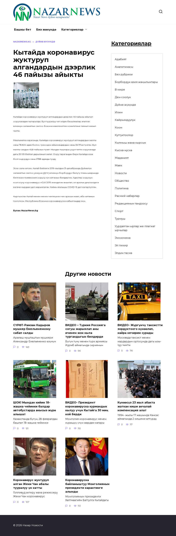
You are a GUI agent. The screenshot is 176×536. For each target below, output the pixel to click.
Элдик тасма (123, 253)
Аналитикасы (124, 66)
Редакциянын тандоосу (131, 203)
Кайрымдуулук (125, 120)
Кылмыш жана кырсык (130, 142)
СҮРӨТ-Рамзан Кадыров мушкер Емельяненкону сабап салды (32, 328)
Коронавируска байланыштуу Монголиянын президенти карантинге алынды (87, 485)
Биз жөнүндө (46, 29)
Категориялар (72, 29)
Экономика (122, 237)
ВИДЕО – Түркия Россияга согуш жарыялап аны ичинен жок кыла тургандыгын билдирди (85, 330)
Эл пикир (121, 245)
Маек (118, 165)
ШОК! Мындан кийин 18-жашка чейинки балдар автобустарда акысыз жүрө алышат (34, 408)
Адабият (120, 59)
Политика (121, 188)
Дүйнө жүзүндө (125, 104)
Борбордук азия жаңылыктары (136, 82)
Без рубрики (124, 74)
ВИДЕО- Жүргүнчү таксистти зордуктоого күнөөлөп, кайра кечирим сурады (140, 328)
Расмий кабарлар (127, 196)
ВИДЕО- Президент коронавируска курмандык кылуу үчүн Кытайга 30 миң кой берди (86, 408)
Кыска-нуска (123, 150)
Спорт (119, 211)
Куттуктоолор (124, 135)
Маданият (122, 157)
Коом (118, 127)
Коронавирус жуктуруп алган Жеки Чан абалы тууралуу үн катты (31, 483)
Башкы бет (22, 29)
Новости (121, 173)
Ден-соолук (123, 97)
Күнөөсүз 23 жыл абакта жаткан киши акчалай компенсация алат (136, 406)
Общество (122, 180)
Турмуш (120, 218)
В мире (120, 89)
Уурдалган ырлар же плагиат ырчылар (135, 228)
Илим (119, 112)
